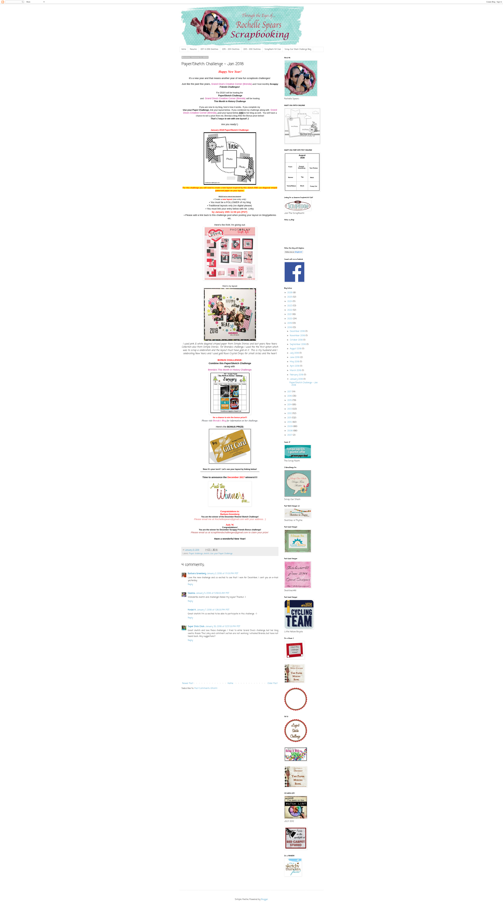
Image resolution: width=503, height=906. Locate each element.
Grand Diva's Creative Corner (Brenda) (231, 84)
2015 (289, 400)
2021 (289, 314)
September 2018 (298, 344)
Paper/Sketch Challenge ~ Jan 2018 (303, 384)
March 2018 (296, 370)
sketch (206, 553)
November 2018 (298, 335)
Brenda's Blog (220, 420)
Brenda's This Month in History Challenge (229, 369)
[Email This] (206, 549)
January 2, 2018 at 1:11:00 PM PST (222, 573)
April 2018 (295, 366)
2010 (289, 422)
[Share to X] (211, 549)
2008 (290, 430)
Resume (193, 49)
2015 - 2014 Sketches (230, 49)
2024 (290, 301)
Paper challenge (196, 553)
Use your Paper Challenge (221, 553)
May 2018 (295, 361)
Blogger (264, 899)
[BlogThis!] (209, 549)
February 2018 (297, 374)
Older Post (272, 683)
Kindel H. (192, 609)
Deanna (191, 593)
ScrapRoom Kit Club (273, 49)
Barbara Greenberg (197, 573)
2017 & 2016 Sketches (209, 49)
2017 (289, 391)
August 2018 (296, 348)
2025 (290, 297)
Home (183, 49)
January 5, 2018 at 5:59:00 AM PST (212, 593)
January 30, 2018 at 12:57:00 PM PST (222, 626)
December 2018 (297, 331)
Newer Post (187, 683)
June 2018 (295, 357)
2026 (290, 292)
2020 (290, 318)
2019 (289, 323)
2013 (289, 409)
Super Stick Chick (196, 626)
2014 (289, 404)
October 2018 (296, 340)
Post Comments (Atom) (205, 688)
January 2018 (297, 379)
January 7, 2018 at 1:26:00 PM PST (213, 609)
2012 (289, 413)
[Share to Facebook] (214, 549)
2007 (290, 435)
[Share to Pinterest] (216, 549)
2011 (289, 417)
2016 (289, 396)
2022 (290, 310)
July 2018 (295, 353)
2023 (290, 305)
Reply (190, 584)
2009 (290, 426)
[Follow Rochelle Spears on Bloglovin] (293, 252)
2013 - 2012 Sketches (252, 49)
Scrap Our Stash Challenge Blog (298, 49)
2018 (290, 327)
